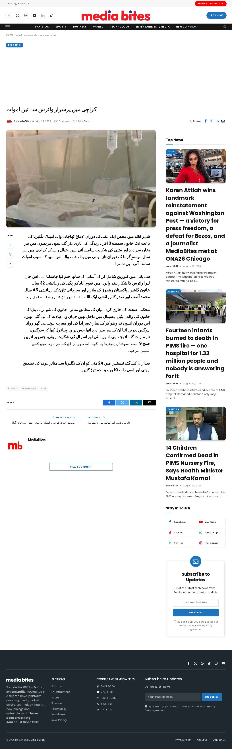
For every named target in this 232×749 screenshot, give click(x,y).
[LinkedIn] (10, 263)
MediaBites (24, 121)
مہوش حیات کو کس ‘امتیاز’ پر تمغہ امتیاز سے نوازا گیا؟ (43, 422)
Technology (120, 26)
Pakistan (42, 26)
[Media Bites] (116, 15)
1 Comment (64, 121)
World (98, 26)
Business (80, 26)
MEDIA (171, 151)
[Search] (225, 27)
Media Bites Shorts (210, 3)
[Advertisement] (116, 76)
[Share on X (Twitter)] (211, 121)
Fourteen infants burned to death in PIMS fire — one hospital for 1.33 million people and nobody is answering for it (195, 353)
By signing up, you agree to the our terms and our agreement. (197, 625)
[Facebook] (10, 245)
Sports (61, 26)
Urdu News (216, 15)
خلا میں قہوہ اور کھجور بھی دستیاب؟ (109, 422)
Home (10, 35)
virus (43, 388)
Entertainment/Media (153, 26)
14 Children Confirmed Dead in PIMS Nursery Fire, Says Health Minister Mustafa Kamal (194, 463)
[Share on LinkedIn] (217, 121)
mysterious (29, 388)
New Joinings (186, 26)
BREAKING (14, 45)
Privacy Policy (204, 625)
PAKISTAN (173, 291)
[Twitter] (10, 254)
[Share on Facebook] (205, 121)
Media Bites (37, 740)
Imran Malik (172, 266)
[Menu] (7, 27)
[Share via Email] (223, 121)
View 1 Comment (81, 466)
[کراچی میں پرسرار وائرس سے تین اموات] (81, 178)
